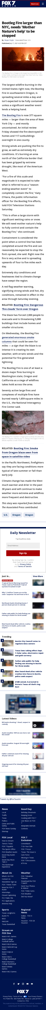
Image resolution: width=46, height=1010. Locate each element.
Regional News (25, 911)
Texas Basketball (8, 924)
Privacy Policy (25, 564)
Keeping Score (26, 815)
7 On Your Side (26, 846)
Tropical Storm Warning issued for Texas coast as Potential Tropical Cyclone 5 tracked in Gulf (15, 585)
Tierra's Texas (7, 843)
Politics (4, 821)
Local (4, 812)
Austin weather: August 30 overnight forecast (15, 744)
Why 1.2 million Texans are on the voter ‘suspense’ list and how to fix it (15, 593)
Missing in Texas (27, 858)
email (32, 984)
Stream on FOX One (7, 931)
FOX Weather (26, 894)
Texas (4, 818)
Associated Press (21, 40)
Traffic (4, 815)
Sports (5, 909)
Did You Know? (27, 896)
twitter (18, 984)
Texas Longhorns (8, 913)
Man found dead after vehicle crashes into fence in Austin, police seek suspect (16, 626)
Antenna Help (7, 903)
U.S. (29, 40)
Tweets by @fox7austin (10, 799)
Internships (6, 892)
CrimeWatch (25, 843)
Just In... (6, 576)
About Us (7, 872)
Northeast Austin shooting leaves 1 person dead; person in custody (15, 604)
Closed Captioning (9, 895)
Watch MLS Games (9, 971)
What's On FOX (7, 876)
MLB (4, 918)
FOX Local (7, 837)
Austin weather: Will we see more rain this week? (16, 734)
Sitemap (5, 831)
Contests (24, 828)
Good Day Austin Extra (8, 856)
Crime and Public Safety (8, 825)
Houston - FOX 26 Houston (28, 922)
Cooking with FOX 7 (28, 818)
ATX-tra (24, 863)
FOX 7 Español (7, 846)
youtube (27, 984)
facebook (14, 984)
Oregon (16, 514)
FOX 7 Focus (26, 849)
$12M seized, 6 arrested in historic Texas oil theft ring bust (27, 684)
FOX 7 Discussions (28, 860)
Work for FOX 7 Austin (8, 888)
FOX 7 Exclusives (26, 839)
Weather (25, 872)
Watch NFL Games (9, 936)
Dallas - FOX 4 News (26, 917)
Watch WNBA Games (7, 968)
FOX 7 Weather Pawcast (27, 877)
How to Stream (8, 841)
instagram (23, 984)
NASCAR (5, 921)
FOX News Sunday (9, 828)
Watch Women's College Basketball (9, 963)
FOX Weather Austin (9, 852)
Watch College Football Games (8, 940)
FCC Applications (8, 901)
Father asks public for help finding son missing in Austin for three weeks (16, 614)
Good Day (26, 809)
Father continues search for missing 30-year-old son (15, 755)
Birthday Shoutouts (28, 812)
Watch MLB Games (9, 944)
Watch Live (35, 4)
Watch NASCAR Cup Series (9, 948)
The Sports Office (8, 849)
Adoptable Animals (28, 826)
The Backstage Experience (7, 866)
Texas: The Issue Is (28, 852)
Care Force (25, 855)
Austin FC (5, 916)
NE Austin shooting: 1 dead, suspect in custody (16, 723)
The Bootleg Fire (11, 115)
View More (38, 576)
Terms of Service (24, 566)
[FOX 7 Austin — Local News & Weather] (9, 4)
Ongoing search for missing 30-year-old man (15, 765)
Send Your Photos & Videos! (28, 887)
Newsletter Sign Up (9, 882)
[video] (38, 724)
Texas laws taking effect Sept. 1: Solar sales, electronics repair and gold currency (29, 653)
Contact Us (6, 879)
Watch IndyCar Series (7, 953)
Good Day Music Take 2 (8, 861)
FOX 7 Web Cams (27, 891)
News (5, 809)
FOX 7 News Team (9, 884)
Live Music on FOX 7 (28, 822)
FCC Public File (7, 898)
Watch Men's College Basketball (9, 958)
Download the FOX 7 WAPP (28, 882)
